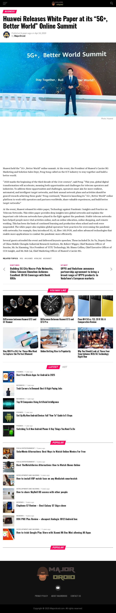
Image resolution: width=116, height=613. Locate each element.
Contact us (76, 595)
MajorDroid (19, 36)
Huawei (29, 259)
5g (22, 259)
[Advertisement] (58, 142)
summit (48, 259)
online (38, 259)
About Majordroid (59, 595)
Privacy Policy (41, 595)
